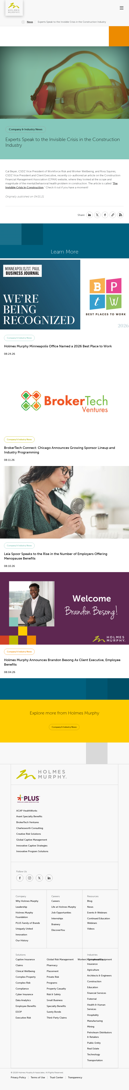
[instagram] (29, 878)
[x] (39, 878)
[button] (116, 8)
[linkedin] (49, 878)
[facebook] (19, 878)
